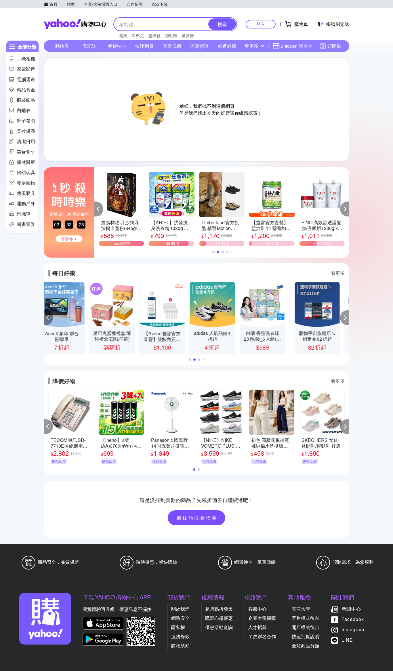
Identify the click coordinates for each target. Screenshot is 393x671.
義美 (123, 35)
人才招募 (257, 627)
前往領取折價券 (197, 517)
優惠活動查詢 (219, 627)
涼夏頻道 (199, 46)
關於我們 (180, 608)
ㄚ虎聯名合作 (262, 636)
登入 (260, 24)
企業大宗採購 (262, 618)
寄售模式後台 (305, 618)
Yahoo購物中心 (75, 24)
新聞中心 (351, 608)
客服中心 (257, 608)
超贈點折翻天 (219, 608)
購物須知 (180, 645)
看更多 (251, 46)
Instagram (353, 629)
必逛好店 (227, 46)
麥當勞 (188, 35)
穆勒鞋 (171, 35)
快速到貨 (144, 46)
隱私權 (178, 627)
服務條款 (180, 636)
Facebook (353, 619)
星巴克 (138, 35)
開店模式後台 (305, 627)
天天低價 (172, 46)
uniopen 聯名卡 (296, 46)
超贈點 (334, 46)
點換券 (62, 46)
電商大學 (301, 608)
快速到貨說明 (305, 636)
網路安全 (180, 618)
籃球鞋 (154, 35)
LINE (347, 640)
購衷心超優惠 (219, 618)
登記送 (89, 46)
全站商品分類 (305, 645)
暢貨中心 (117, 46)
